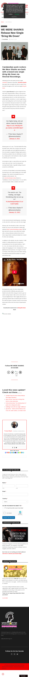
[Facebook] (5, 452)
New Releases (8, 22)
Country (5, 498)
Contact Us (4, 668)
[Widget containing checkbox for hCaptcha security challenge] (12, 513)
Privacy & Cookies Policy (19, 666)
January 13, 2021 (14, 212)
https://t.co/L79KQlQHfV (15, 125)
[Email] (12, 452)
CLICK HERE (5, 598)
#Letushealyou (11, 201)
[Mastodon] (17, 452)
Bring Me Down (22, 307)
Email (4, 491)
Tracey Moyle (5, 39)
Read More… (14, 16)
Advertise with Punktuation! (7, 666)
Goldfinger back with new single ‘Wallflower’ (16, 406)
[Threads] (15, 452)
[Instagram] (7, 452)
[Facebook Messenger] (10, 452)
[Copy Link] (20, 452)
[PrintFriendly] (23, 452)
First (3, 488)
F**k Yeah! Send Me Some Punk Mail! (13, 508)
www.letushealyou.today (10, 178)
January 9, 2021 (14, 138)
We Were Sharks (22, 82)
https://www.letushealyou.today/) (14, 229)
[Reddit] (9, 452)
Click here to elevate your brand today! (11, 553)
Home (3, 14)
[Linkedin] (21, 452)
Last (17, 488)
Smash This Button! (8, 517)
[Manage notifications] (3, 674)
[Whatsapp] (18, 452)
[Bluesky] (13, 452)
